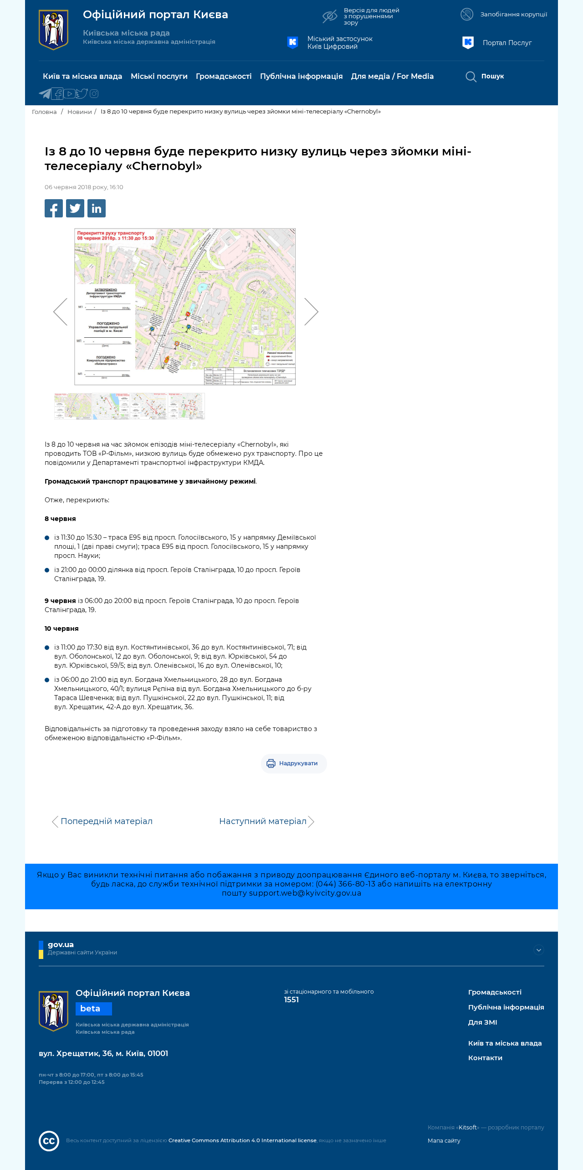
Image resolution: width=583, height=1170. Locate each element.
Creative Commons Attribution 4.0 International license (243, 1140)
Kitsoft (468, 1127)
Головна (44, 111)
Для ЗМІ (482, 1022)
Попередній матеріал (107, 821)
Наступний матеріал (263, 821)
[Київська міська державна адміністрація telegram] (45, 94)
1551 (291, 999)
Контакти (485, 1058)
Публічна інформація (506, 1007)
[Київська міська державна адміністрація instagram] (94, 94)
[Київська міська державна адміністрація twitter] (82, 94)
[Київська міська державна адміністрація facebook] (57, 94)
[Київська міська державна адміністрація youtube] (69, 94)
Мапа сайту (444, 1140)
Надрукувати (298, 763)
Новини (79, 111)
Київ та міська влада (505, 1043)
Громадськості (495, 992)
